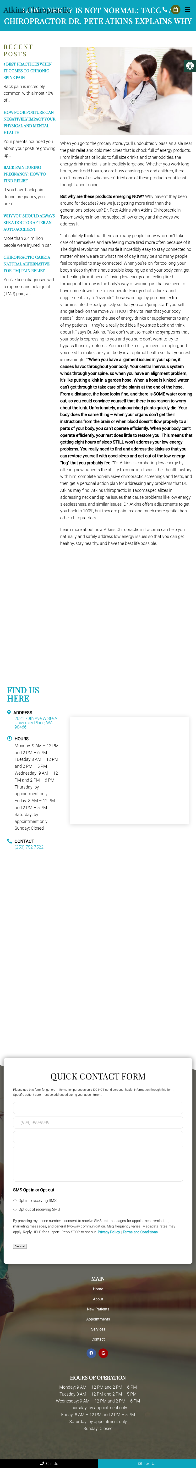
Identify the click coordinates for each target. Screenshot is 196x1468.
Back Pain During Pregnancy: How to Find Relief (25, 173)
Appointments (98, 1319)
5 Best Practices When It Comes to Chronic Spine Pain (28, 70)
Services (98, 1329)
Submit (20, 1246)
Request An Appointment (175, 9)
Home (98, 1289)
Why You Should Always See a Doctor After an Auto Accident (29, 222)
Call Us (51, 1463)
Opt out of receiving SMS (39, 1209)
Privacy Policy (109, 1232)
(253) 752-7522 (165, 9)
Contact (98, 1339)
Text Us (149, 1463)
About (98, 1299)
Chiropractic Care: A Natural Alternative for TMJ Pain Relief (27, 263)
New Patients (98, 1309)
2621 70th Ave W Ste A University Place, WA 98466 (36, 722)
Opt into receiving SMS (37, 1200)
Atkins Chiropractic (37, 9)
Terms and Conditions (140, 1232)
